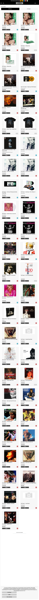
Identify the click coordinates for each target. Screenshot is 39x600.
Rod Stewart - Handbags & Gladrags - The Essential (27, 297)
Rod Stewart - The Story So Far (7, 421)
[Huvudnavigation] (1, 3)
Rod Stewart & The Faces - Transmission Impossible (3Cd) (27, 108)
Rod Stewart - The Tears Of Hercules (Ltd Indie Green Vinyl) (9, 192)
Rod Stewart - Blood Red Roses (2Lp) (26, 254)
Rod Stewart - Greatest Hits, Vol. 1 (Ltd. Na (9, 213)
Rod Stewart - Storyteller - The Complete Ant (28, 359)
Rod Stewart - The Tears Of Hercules (8, 171)
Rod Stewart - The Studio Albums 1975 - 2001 (9, 254)
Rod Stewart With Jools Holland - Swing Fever (28, 66)
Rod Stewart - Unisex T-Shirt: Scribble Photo (9, 129)
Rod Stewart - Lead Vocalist (25, 503)
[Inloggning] (35, 3)
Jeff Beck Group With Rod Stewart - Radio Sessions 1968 (8, 150)
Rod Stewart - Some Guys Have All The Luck (9, 400)
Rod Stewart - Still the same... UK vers (27, 400)
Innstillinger (9, 592)
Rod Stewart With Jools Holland (25, 67)
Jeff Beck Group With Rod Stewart (7, 152)
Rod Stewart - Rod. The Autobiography (27, 275)
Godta (9, 594)
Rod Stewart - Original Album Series (8, 380)
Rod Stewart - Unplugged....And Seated (8, 503)
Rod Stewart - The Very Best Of (7, 462)
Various (3, 320)
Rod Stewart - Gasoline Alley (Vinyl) (26, 339)
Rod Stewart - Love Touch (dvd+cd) (26, 380)
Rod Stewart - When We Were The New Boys (9, 483)
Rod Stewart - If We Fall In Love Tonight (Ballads (28, 483)
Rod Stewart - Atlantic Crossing (7, 441)
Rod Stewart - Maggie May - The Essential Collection (8, 276)
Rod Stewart (4, 26)
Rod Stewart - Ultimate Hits (6, 25)
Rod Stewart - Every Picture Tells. (26, 462)
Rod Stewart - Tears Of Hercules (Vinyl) (27, 149)
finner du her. (23, 590)
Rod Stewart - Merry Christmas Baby (8, 359)
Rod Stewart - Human (24, 421)
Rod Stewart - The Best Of (6, 107)
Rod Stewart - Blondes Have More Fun (27, 441)
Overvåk (6, 70)
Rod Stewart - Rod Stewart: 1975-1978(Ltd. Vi (28, 191)
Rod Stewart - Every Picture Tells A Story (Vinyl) (9, 339)
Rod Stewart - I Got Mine (25, 318)
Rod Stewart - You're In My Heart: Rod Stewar (28, 213)
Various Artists (23, 88)
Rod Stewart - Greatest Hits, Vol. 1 (7, 297)
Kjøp (6, 133)
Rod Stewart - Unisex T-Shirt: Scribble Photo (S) (28, 129)
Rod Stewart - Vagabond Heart (7, 524)
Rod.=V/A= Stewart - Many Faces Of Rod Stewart (28, 86)
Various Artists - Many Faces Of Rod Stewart (9, 318)
